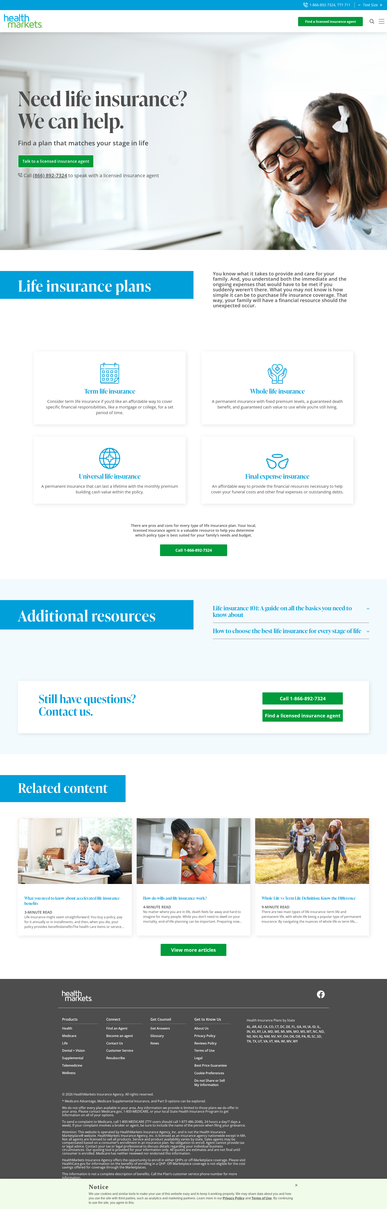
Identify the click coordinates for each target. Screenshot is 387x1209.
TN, (249, 1041)
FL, (294, 1027)
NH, (255, 1036)
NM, (267, 1036)
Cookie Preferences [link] (209, 1073)
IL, (319, 1027)
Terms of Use (262, 1198)
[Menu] (381, 21)
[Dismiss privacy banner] (296, 1185)
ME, (277, 1031)
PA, (304, 1036)
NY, (279, 1036)
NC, (315, 1031)
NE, (249, 1036)
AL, (249, 1027)
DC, (282, 1027)
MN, (289, 1031)
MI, (283, 1031)
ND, (322, 1031)
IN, (249, 1031)
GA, (299, 1027)
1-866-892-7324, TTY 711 (329, 4)
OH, (286, 1036)
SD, (319, 1036)
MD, (271, 1031)
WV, (289, 1041)
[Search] (372, 21)
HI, (305, 1027)
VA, (265, 1041)
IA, (310, 1027)
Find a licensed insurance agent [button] (330, 21)
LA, (264, 1031)
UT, (260, 1041)
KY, (259, 1031)
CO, (271, 1027)
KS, (254, 1031)
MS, (303, 1031)
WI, (283, 1041)
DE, (288, 1027)
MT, (309, 1031)
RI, (309, 1036)
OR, (298, 1036)
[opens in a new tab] (321, 997)
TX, (255, 1041)
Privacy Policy (233, 1198)
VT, (271, 1041)
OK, (292, 1036)
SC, (314, 1036)
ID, (314, 1027)
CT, (277, 1027)
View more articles (193, 949)
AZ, (260, 1027)
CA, (265, 1027)
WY (295, 1041)
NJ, (261, 1036)
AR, (254, 1027)
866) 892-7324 (50, 175)
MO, (296, 1031)
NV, (274, 1036)
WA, (277, 1041)
